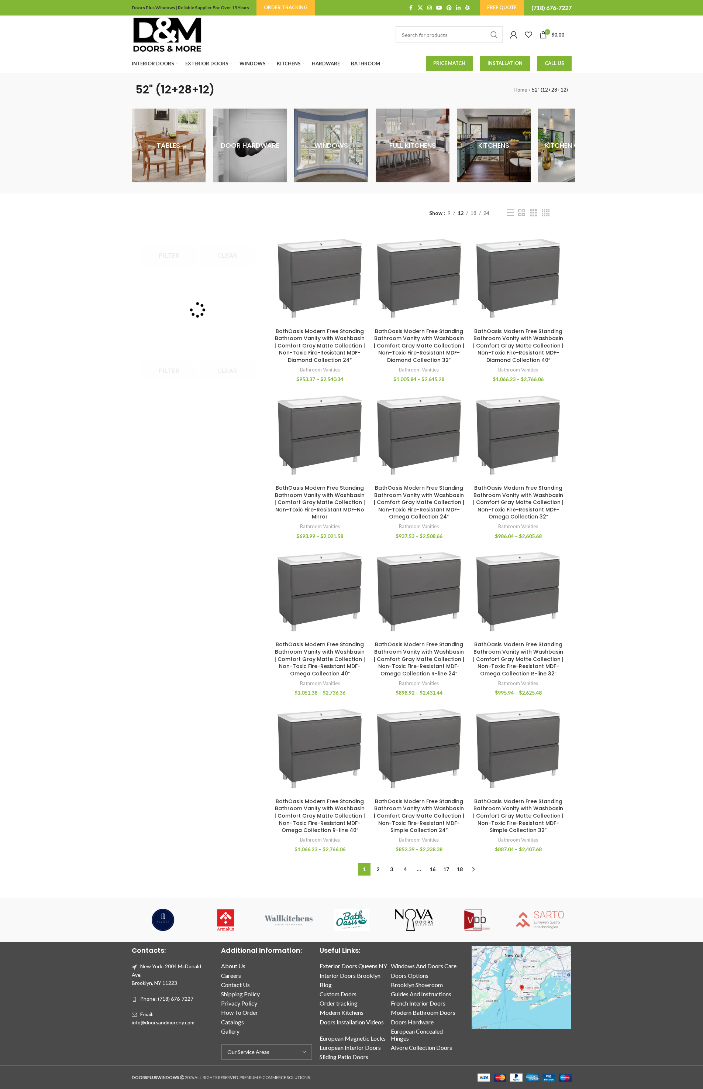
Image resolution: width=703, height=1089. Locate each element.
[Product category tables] (169, 145)
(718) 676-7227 (551, 7)
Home (520, 89)
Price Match (449, 63)
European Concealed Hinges (417, 1035)
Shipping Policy (240, 993)
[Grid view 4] (545, 213)
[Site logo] (167, 34)
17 (446, 869)
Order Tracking (285, 7)
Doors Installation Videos (352, 1021)
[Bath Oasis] (351, 919)
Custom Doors (338, 993)
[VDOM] (477, 919)
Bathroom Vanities (320, 370)
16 (432, 869)
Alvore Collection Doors (421, 1047)
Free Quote (502, 7)
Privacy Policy (239, 1003)
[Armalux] (225, 919)
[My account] (513, 34)
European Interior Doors (350, 1047)
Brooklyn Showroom (417, 984)
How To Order (239, 1012)
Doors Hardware (412, 1021)
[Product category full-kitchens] (412, 145)
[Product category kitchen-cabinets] (575, 145)
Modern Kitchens (341, 1012)
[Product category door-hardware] (250, 145)
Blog (326, 984)
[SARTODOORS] (540, 919)
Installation (505, 63)
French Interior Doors (418, 1003)
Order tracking (339, 1003)
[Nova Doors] (414, 919)
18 (460, 869)
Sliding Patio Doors (344, 1056)
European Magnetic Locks (353, 1038)
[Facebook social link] (411, 8)
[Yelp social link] (467, 8)
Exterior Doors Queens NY (353, 965)
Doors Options (409, 975)
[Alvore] (163, 919)
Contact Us (235, 984)
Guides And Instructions (421, 993)
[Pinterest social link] (449, 8)
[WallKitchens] (288, 919)
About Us (233, 965)
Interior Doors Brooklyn (350, 975)
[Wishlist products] (528, 34)
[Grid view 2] (521, 213)
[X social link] (420, 8)
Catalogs (232, 1021)
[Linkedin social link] (458, 8)
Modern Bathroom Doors (423, 1012)
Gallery (230, 1031)
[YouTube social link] (439, 8)
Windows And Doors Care (423, 965)
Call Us (554, 63)
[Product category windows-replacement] (331, 145)
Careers (231, 975)
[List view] (510, 213)
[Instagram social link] (429, 8)
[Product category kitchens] (494, 145)
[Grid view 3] (533, 213)
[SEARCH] (494, 34)
